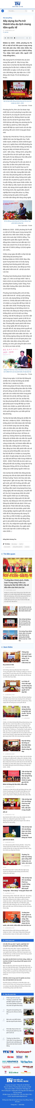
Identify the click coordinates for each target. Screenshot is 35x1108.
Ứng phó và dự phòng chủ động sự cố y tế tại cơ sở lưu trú (14, 1011)
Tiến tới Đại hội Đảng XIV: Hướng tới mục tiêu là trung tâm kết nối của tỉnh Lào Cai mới (25, 623)
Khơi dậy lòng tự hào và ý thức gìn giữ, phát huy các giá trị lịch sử (13, 1030)
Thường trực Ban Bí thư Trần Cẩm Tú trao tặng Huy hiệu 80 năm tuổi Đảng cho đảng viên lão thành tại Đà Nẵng (14, 1042)
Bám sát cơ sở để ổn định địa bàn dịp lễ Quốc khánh (14, 1020)
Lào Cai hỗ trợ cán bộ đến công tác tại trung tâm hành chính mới (25, 609)
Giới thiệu (21, 1104)
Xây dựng (14, 544)
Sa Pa (21, 544)
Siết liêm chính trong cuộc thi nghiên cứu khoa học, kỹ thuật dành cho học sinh (16, 979)
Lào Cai (6, 32)
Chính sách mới (9, 940)
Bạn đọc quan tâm (10, 994)
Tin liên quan (9, 554)
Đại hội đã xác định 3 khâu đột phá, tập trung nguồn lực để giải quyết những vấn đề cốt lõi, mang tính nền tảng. (16, 871)
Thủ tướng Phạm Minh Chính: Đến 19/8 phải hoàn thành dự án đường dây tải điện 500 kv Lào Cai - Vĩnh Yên (25, 635)
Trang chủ (14, 1104)
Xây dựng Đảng (7, 18)
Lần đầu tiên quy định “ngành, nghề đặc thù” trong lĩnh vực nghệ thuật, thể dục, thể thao (16, 945)
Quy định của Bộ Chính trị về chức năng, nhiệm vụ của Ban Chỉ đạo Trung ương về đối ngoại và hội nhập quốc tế (17, 961)
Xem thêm (7, 647)
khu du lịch (7, 546)
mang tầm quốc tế (17, 546)
